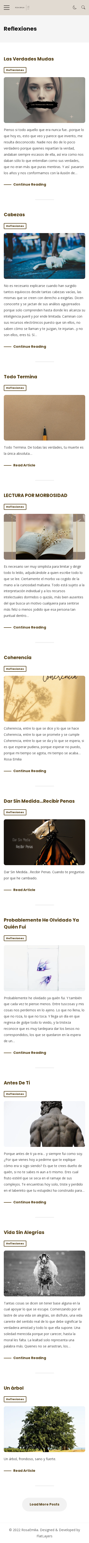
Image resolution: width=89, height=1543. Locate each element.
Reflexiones (15, 70)
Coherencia (18, 657)
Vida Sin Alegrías (24, 1232)
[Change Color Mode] (75, 7)
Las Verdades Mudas (29, 59)
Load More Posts (44, 1504)
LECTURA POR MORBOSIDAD (35, 495)
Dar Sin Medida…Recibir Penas (39, 801)
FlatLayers (44, 1536)
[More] (6, 7)
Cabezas (14, 214)
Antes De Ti (17, 1083)
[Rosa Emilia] (22, 7)
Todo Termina (20, 377)
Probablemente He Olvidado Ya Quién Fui (44, 968)
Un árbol (14, 1388)
